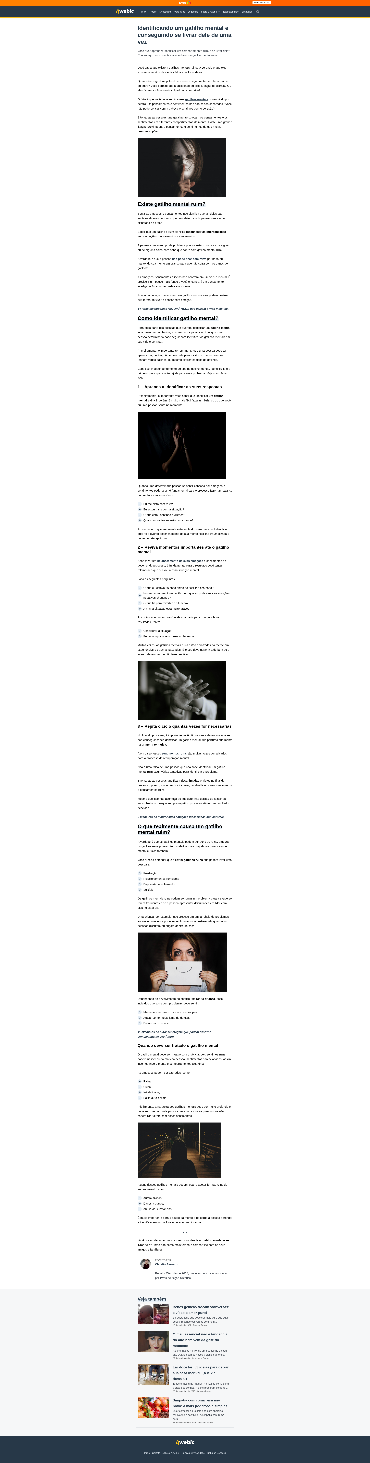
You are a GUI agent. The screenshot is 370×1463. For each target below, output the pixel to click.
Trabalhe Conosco (216, 1453)
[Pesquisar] (258, 12)
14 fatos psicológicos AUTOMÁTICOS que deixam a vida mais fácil (183, 308)
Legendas (193, 12)
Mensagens (165, 12)
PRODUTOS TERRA (261, 3)
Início (144, 12)
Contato (156, 1453)
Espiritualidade (231, 12)
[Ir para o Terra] (185, 2)
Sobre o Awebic (209, 12)
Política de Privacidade (193, 1453)
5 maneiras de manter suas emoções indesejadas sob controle (181, 816)
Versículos (179, 12)
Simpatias (247, 12)
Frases (153, 12)
